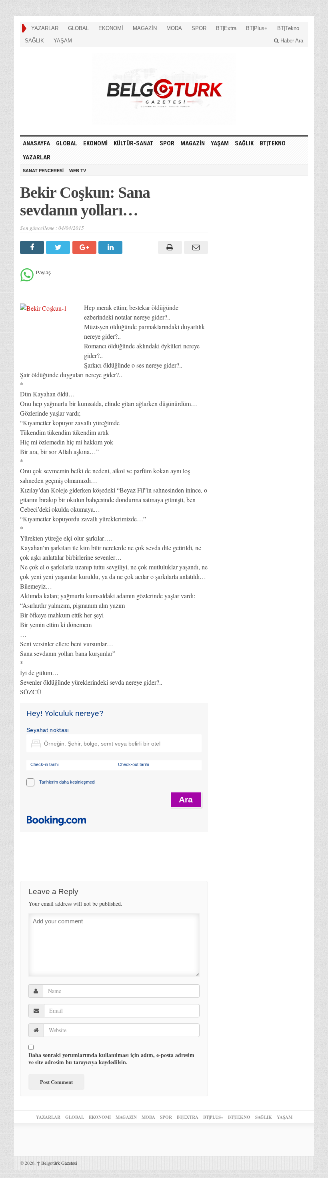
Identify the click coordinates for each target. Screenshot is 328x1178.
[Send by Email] (195, 247)
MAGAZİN (145, 28)
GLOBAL (78, 28)
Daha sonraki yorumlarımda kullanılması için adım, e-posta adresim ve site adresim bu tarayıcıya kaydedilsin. (111, 1058)
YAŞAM (63, 41)
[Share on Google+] (85, 247)
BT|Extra (226, 28)
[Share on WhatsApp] (27, 279)
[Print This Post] (169, 247)
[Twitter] (59, 247)
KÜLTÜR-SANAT (134, 143)
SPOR (199, 28)
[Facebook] (33, 247)
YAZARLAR (44, 28)
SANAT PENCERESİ (43, 170)
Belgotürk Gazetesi (57, 1163)
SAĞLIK (34, 41)
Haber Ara (291, 41)
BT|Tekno (288, 28)
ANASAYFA (36, 143)
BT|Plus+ (257, 28)
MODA (174, 28)
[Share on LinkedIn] (111, 247)
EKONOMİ (110, 28)
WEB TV (77, 170)
